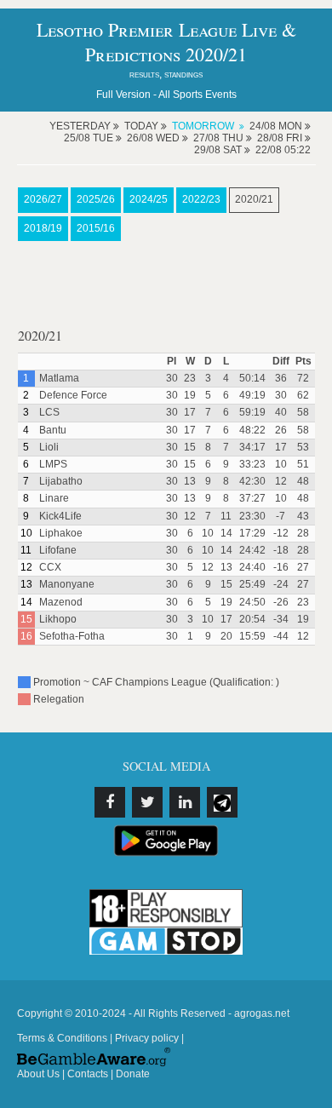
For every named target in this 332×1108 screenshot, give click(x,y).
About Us (38, 1074)
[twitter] (147, 802)
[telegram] (222, 802)
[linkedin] (184, 802)
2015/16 (96, 228)
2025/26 (96, 199)
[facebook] (109, 802)
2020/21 (254, 199)
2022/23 (201, 199)
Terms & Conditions (62, 1038)
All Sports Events (197, 94)
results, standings (166, 74)
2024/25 (148, 199)
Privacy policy (147, 1038)
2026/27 (43, 199)
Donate (133, 1074)
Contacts (87, 1074)
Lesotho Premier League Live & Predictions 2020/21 (166, 41)
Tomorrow (203, 126)
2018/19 (43, 228)
